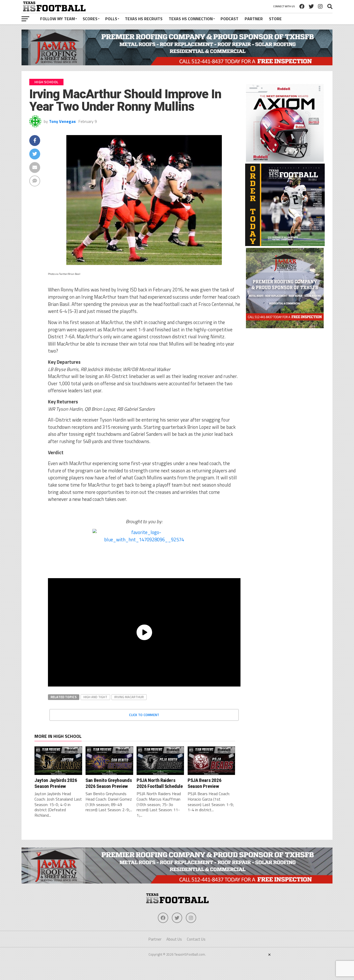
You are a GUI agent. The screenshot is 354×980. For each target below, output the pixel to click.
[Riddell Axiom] (285, 160)
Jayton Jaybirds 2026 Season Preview (55, 783)
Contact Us (196, 939)
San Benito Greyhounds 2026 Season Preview (109, 783)
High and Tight (95, 696)
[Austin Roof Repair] (285, 327)
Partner (254, 19)
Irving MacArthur (129, 696)
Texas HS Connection (191, 19)
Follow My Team (57, 19)
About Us (174, 939)
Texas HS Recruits (143, 19)
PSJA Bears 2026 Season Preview (204, 783)
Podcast (229, 19)
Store (275, 19)
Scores (90, 19)
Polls (111, 19)
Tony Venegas (62, 121)
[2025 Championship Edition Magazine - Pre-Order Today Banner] (285, 244)
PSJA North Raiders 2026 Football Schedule (160, 783)
